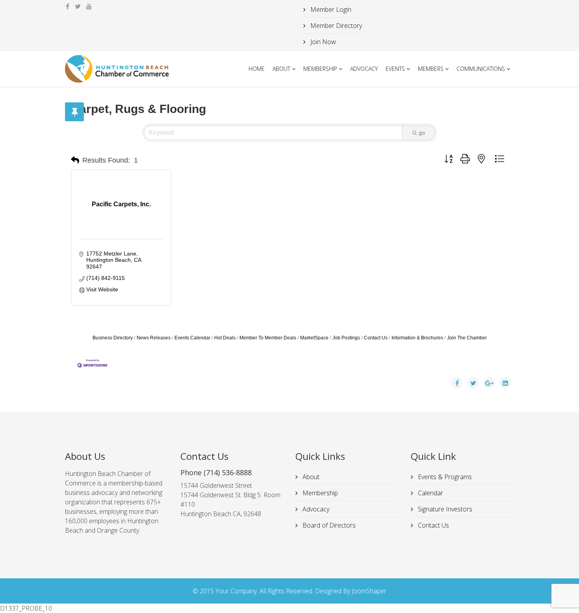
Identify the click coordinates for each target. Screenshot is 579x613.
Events (395, 68)
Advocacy (364, 68)
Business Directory (113, 338)
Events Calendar (192, 338)
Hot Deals (225, 338)
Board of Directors (328, 525)
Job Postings (346, 338)
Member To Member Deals (267, 338)
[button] (75, 160)
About (281, 68)
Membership (320, 68)
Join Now (322, 41)
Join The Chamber (467, 338)
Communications (481, 68)
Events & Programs (444, 476)
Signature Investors (444, 509)
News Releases (154, 338)
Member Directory (335, 25)
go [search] (422, 133)
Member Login (330, 9)
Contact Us (376, 338)
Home (257, 68)
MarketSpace (314, 338)
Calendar (429, 493)
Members (431, 68)
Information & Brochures (417, 338)
